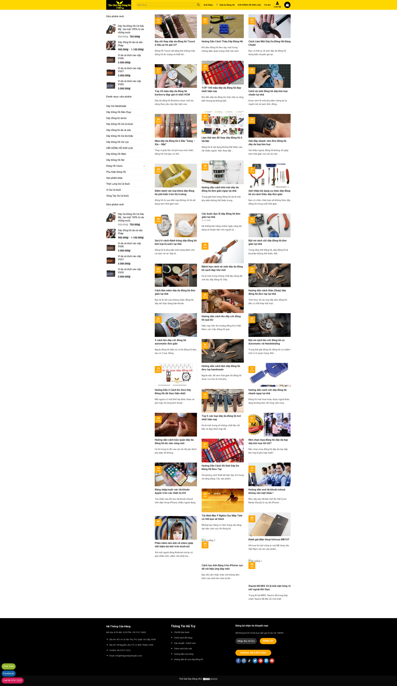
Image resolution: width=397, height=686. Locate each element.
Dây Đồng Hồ (194, 679)
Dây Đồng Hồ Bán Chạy (118, 112)
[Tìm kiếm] (198, 5)
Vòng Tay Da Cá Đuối (117, 195)
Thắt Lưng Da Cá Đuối (118, 183)
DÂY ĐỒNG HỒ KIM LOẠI (249, 5)
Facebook (8, 673)
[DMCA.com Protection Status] (210, 679)
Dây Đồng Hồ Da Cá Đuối (119, 124)
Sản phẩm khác (114, 177)
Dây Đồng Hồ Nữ (115, 160)
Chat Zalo (8, 666)
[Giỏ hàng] (287, 5)
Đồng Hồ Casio (114, 165)
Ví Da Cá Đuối (113, 189)
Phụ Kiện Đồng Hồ (116, 171)
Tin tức (267, 5)
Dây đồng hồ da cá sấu (118, 130)
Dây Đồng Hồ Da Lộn (117, 142)
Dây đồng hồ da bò (116, 118)
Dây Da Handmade (116, 106)
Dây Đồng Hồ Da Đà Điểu (119, 136)
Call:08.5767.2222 (12, 680)
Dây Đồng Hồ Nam (116, 153)
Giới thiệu (208, 5)
